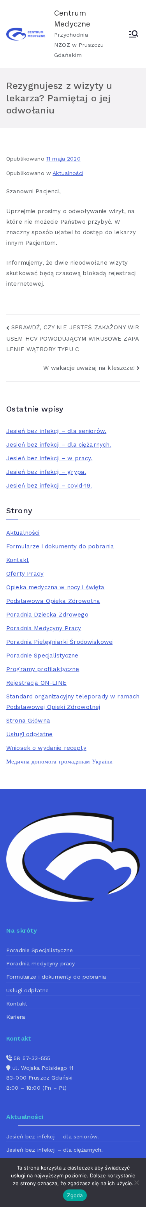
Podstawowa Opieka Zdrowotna (53, 600)
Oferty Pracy (25, 573)
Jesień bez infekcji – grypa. (46, 471)
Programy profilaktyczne (42, 669)
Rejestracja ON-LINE (36, 682)
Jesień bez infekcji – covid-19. (49, 485)
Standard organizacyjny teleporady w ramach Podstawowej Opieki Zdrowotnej (72, 701)
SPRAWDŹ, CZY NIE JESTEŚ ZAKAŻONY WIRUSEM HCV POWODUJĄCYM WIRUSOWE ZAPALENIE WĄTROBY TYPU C (72, 338)
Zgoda (75, 1195)
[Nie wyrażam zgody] (136, 1182)
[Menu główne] (133, 33)
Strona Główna (28, 720)
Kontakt (17, 560)
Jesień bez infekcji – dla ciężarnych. (58, 444)
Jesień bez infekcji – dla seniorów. (56, 431)
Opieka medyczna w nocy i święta (55, 587)
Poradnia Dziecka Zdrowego (47, 614)
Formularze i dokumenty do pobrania (60, 546)
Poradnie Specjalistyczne (42, 655)
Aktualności (68, 173)
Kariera (15, 1017)
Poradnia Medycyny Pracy (43, 628)
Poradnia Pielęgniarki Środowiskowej (60, 641)
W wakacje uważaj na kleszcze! (88, 367)
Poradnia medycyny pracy (40, 963)
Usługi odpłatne (29, 734)
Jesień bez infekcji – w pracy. (49, 458)
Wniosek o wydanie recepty (46, 747)
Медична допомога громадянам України (59, 761)
